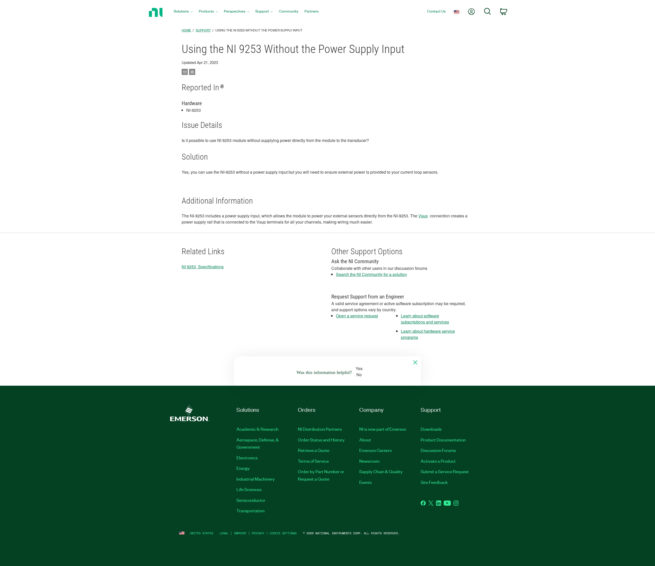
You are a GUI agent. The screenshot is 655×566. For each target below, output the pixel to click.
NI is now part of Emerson (382, 429)
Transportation (250, 510)
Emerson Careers (375, 450)
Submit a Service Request (445, 471)
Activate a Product (438, 461)
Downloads (431, 429)
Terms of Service (313, 461)
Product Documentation (443, 439)
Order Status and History (321, 439)
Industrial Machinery (255, 479)
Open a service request (357, 316)
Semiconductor (250, 500)
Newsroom (369, 461)
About (365, 439)
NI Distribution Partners (320, 429)
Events (365, 482)
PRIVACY (258, 533)
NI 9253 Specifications (203, 267)
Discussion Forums (438, 450)
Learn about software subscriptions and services (425, 319)
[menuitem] (183, 12)
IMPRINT (240, 533)
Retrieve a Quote (313, 450)
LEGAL (224, 533)
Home (186, 30)
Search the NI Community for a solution (371, 274)
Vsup (423, 216)
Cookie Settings (283, 533)
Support (203, 30)
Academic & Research (257, 429)
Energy (243, 468)
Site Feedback (434, 482)
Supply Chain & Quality (381, 471)
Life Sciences (248, 489)
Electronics (247, 457)
